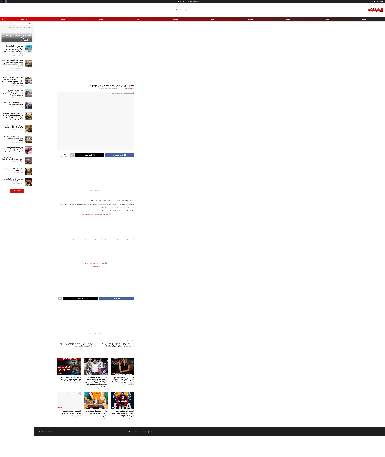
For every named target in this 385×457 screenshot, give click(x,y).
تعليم (86, 407)
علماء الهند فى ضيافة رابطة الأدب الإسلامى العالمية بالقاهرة (13, 138)
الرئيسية (365, 19)
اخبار (327, 19)
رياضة (213, 19)
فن (138, 19)
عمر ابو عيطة (128, 88)
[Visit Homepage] (373, 10)
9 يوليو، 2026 (129, 418)
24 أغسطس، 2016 (113, 88)
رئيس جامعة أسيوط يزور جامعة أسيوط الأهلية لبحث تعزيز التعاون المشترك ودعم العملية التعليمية (12, 63)
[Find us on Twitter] (3, 1)
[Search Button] (2, 19)
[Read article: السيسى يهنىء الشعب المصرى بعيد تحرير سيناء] (69, 400)
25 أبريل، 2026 (76, 416)
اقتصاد (288, 19)
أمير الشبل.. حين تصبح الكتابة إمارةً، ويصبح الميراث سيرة (13, 126)
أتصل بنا (189, 1)
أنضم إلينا (196, 1)
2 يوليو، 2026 (102, 418)
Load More (17, 191)
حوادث (250, 19)
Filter (29, 23)
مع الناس (24, 19)
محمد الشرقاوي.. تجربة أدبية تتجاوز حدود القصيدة (13, 103)
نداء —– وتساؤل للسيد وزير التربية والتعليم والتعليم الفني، (97, 413)
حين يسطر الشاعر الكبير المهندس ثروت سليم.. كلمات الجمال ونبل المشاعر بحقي (13, 149)
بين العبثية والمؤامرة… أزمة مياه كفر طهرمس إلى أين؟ (70, 378)
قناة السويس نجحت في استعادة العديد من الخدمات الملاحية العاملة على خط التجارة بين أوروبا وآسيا (12, 93)
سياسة (175, 19)
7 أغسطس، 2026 (128, 384)
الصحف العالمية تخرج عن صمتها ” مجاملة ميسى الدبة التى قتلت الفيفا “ (123, 413)
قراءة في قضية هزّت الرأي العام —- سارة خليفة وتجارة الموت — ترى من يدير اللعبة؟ (123, 379)
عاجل (100, 88)
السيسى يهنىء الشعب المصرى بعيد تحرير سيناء (71, 412)
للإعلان (179, 1)
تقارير (101, 19)
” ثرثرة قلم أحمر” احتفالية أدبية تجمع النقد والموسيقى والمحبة (12, 158)
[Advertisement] (96, 52)
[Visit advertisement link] (17, 73)
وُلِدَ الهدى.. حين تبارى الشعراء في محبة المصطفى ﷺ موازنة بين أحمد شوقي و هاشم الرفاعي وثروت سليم (13, 116)
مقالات (63, 19)
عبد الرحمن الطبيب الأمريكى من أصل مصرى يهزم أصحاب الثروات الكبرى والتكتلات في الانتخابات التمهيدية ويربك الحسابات (96, 382)
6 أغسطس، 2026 (101, 389)
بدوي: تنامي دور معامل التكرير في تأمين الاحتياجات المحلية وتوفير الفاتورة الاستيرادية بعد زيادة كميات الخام (12, 80)
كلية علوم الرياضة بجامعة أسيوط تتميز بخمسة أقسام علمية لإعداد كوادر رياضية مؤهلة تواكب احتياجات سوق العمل (13, 50)
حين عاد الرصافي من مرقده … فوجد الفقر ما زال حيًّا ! (13, 169)
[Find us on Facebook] (6, 1)
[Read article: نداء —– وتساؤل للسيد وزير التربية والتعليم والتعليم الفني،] (96, 400)
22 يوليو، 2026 (76, 382)
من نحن (184, 1)
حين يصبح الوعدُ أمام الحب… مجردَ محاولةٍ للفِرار (13, 180)
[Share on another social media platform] (72, 155)
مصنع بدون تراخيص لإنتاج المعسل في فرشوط (17, 36)
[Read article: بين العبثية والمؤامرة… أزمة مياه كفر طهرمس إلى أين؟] (69, 366)
